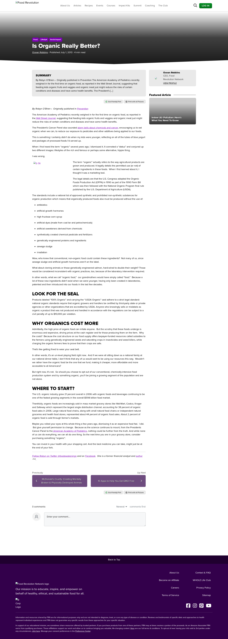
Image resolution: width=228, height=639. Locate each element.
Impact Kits (124, 5)
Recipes (89, 5)
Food (35, 40)
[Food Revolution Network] (32, 584)
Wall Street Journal (45, 118)
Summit (137, 5)
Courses (111, 5)
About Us (65, 5)
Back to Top (114, 559)
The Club (163, 5)
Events (99, 5)
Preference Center (83, 631)
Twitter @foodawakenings (63, 456)
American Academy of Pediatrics (70, 431)
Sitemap (206, 595)
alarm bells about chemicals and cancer (98, 127)
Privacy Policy (203, 587)
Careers (175, 587)
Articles (77, 5)
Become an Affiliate (169, 580)
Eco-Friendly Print (114, 102)
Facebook (90, 456)
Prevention (82, 108)
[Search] (195, 5)
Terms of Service (170, 595)
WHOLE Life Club (202, 580)
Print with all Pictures (136, 102)
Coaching (150, 5)
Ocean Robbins (40, 52)
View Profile (170, 83)
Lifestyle (44, 40)
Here (132, 628)
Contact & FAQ (203, 572)
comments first (138, 506)
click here (36, 631)
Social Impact (55, 40)
